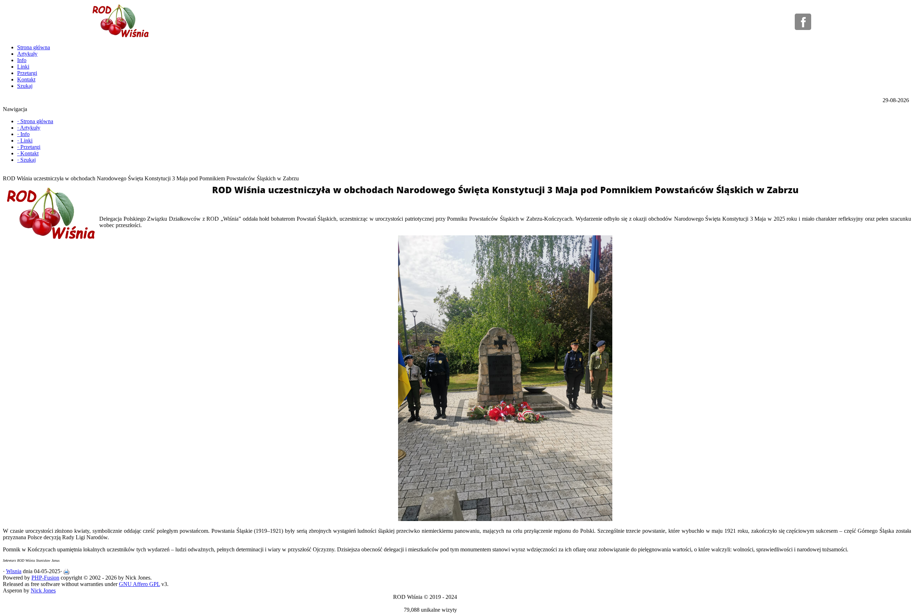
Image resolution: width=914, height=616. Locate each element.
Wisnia (13, 571)
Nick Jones (43, 590)
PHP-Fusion (45, 578)
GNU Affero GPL (139, 584)
